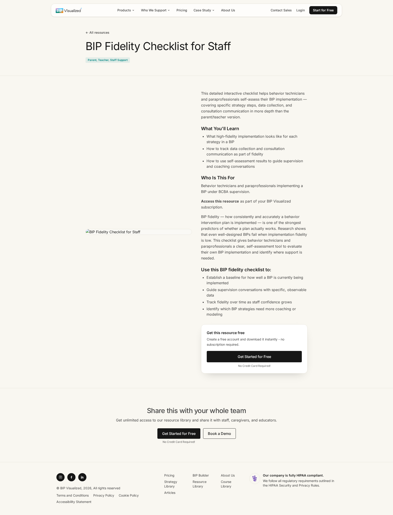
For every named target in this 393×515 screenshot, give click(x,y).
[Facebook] (71, 477)
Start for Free (323, 10)
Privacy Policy (103, 495)
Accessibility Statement (73, 502)
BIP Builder (201, 475)
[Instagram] (60, 477)
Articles (169, 493)
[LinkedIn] (82, 477)
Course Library (226, 484)
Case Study (202, 10)
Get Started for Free (254, 356)
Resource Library (200, 484)
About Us (228, 10)
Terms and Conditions (72, 495)
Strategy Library (170, 484)
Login (300, 10)
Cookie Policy (129, 495)
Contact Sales (281, 10)
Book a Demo (219, 433)
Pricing (181, 10)
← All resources (97, 32)
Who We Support (153, 10)
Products (124, 10)
